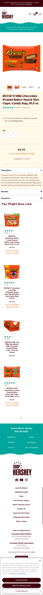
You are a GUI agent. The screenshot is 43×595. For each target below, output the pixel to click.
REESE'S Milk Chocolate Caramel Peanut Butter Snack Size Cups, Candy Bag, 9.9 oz (11, 392)
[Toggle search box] (30, 14)
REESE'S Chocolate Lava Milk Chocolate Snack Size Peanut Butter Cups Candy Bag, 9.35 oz (12, 293)
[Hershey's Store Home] (8, 14)
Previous (3, 28)
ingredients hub (17, 121)
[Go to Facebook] (16, 480)
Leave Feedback (21, 488)
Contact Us (21, 509)
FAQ (21, 496)
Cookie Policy (12, 574)
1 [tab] (21, 418)
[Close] (40, 560)
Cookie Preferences (21, 591)
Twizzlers (31, 442)
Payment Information (21, 513)
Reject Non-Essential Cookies (21, 585)
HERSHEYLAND (21, 492)
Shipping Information (21, 517)
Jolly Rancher (31, 447)
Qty (4, 130)
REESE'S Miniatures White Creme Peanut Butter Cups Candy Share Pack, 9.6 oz (11, 240)
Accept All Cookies (21, 580)
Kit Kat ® (11, 447)
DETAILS (29, 4)
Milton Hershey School (21, 505)
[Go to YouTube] (21, 480)
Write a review (26, 107)
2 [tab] (23, 418)
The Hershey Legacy (21, 500)
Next (40, 28)
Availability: (18, 159)
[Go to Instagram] (26, 480)
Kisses (31, 437)
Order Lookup (21, 521)
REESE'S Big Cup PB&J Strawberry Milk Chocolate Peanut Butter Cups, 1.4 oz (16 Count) (12, 347)
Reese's (11, 442)
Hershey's (11, 437)
